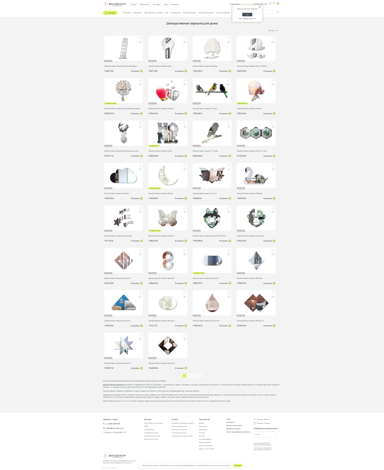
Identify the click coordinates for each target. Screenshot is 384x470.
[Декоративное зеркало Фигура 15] (256, 302)
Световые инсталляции (153, 13)
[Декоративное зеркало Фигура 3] (123, 302)
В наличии (126, 13)
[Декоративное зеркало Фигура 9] (123, 260)
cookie (155, 465)
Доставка (156, 4)
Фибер (201, 423)
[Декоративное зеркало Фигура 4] (256, 260)
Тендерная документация (182, 436)
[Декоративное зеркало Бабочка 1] (167, 217)
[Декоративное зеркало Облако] (123, 175)
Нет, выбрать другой (247, 19)
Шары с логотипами (206, 449)
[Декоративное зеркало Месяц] (167, 175)
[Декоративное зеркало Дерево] (212, 48)
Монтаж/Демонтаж (179, 426)
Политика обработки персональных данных (262, 444)
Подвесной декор (189, 13)
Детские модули (205, 445)
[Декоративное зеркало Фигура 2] (167, 302)
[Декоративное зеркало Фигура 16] (212, 302)
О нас (165, 4)
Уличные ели (175, 13)
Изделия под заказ (179, 429)
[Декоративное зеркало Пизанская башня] (123, 48)
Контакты (174, 4)
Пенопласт (203, 426)
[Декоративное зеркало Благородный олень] (123, 133)
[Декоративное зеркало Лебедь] (256, 175)
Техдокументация (179, 433)
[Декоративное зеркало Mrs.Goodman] (256, 48)
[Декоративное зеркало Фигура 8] (167, 260)
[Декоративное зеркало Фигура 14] (123, 345)
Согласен (237, 465)
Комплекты (137, 13)
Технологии (144, 4)
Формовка (203, 429)
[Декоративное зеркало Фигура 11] (167, 345)
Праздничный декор (206, 13)
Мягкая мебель (205, 442)
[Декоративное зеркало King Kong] (256, 217)
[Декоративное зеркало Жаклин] (256, 90)
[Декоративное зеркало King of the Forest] (212, 217)
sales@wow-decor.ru (115, 428)
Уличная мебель (205, 439)
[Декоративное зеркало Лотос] (212, 175)
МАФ (166, 13)
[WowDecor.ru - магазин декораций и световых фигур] (118, 456)
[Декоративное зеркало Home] (167, 133)
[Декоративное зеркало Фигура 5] (212, 260)
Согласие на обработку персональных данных (263, 448)
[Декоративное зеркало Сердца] (167, 90)
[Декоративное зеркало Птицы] (212, 90)
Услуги (133, 4)
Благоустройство (223, 13)
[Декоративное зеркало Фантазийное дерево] (123, 90)
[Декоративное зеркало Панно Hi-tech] (256, 133)
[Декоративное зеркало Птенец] (212, 133)
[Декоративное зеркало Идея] (167, 48)
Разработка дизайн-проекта (183, 423)
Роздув (202, 433)
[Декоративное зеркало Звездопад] (123, 217)
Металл (202, 436)
